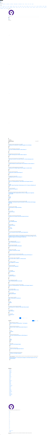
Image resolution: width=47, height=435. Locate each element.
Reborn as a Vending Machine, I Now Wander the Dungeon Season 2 (20, 285)
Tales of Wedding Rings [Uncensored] (15, 280)
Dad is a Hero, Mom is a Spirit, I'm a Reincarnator (17, 258)
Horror (10, 377)
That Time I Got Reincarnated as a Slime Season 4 (17, 149)
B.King (9, 197)
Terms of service (11, 430)
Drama (10, 373)
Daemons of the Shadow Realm (15, 344)
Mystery (3, 7)
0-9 (9, 412)
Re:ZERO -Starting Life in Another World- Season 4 (17, 154)
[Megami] (10, 184)
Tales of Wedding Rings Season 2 (14, 242)
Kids (9, 379)
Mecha (10, 381)
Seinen (23, 7)
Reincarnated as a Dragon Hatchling (14, 207)
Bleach (10, 339)
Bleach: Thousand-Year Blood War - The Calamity (18, 323)
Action (10, 369)
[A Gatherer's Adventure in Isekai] (15, 249)
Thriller (4, 8)
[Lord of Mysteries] (12, 270)
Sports (42, 7)
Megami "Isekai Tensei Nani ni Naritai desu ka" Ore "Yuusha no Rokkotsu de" (22, 185)
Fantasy (10, 374)
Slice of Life (37, 7)
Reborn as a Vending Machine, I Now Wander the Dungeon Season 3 (20, 181)
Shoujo (25, 7)
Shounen (31, 7)
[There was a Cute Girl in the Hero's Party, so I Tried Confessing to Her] (23, 158)
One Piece (11, 331)
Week (35, 320)
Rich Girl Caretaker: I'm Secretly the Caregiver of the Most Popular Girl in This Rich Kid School (23, 358)
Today (33, 320)
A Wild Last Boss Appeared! (13, 266)
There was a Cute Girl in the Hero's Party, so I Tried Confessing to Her (20, 159)
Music (1, 7)
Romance (14, 7)
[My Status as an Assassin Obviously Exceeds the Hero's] (20, 215)
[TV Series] (24, 93)
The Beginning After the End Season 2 (15, 176)
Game (10, 375)
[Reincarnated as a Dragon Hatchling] (16, 206)
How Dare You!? (11, 314)
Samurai (17, 7)
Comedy (10, 371)
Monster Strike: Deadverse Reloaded (15, 245)
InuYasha (10, 302)
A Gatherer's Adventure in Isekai (14, 250)
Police (8, 7)
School (19, 7)
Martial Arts (10, 380)
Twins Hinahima (11, 310)
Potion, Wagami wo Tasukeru (13, 262)
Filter (8, 15)
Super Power (45, 7)
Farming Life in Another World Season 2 (15, 172)
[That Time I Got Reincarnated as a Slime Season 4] (19, 148)
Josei (10, 378)
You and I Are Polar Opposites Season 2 (16, 348)
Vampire (7, 8)
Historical (10, 376)
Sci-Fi (21, 7)
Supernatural (1, 8)
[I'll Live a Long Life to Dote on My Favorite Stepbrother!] (20, 231)
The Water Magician (12, 275)
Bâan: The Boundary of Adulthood (14, 298)
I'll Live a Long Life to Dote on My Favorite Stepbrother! (18, 232)
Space (40, 7)
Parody (6, 7)
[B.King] (10, 196)
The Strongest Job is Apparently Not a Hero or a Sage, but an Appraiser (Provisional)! (21, 193)
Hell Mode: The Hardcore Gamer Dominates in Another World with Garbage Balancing (21, 202)
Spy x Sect (10, 228)
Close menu (2, 0)
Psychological (10, 7)
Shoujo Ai (28, 7)
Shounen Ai (34, 7)
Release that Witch (11, 225)
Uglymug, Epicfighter (12, 293)
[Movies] (24, 64)
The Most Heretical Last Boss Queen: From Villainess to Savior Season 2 (21, 163)
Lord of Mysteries (11, 271)
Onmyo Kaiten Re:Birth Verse (13, 289)
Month (37, 320)
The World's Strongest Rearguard (15, 353)
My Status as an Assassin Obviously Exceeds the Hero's (18, 216)
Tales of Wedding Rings (12, 221)
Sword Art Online (11, 211)
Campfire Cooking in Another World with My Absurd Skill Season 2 (20, 254)
